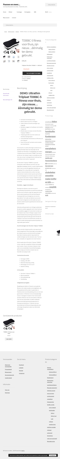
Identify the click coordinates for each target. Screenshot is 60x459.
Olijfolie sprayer (50, 65)
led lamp (53, 141)
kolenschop (48, 141)
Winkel (10, 12)
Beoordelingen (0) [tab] (7, 99)
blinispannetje (47, 124)
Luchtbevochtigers (51, 60)
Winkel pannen (11, 31)
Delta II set (52, 88)
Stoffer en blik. (50, 78)
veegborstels (51, 95)
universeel (49, 102)
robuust (50, 92)
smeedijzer (49, 73)
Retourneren (8, 372)
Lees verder (8, 339)
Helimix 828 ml (52, 51)
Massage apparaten (51, 63)
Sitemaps (7, 392)
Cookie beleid (8, 378)
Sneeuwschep (50, 75)
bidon (54, 121)
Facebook (21, 365)
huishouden (51, 83)
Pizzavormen (50, 163)
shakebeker (50, 172)
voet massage (53, 193)
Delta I (51, 85)
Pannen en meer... (11, 4)
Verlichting (49, 105)
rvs (56, 163)
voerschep (48, 193)
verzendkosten (48, 189)
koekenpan (47, 206)
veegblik (52, 187)
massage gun (48, 144)
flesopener (51, 127)
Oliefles (53, 154)
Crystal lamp (52, 125)
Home (4, 12)
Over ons (7, 390)
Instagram (21, 373)
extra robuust (52, 80)
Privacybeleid (8, 369)
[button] (17, 41)
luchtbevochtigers (49, 142)
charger (52, 124)
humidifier (47, 133)
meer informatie (44, 455)
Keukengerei (49, 54)
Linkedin (21, 367)
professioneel (50, 70)
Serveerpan (49, 166)
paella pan (48, 158)
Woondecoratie (50, 110)
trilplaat (17, 31)
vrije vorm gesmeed (51, 107)
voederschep (48, 191)
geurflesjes (47, 129)
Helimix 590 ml (52, 49)
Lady (51, 90)
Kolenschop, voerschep (50, 57)
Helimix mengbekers (51, 47)
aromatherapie (48, 122)
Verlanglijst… (27, 12)
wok (46, 195)
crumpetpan (47, 125)
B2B (35, 12)
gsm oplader (52, 129)
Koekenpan (50, 136)
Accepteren (52, 455)
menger (48, 151)
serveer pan (48, 168)
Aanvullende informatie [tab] (6, 94)
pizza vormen (50, 68)
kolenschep (48, 139)
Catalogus (19, 12)
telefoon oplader (51, 97)
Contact (14, 17)
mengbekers (50, 148)
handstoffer (50, 131)
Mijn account (6, 17)
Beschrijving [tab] (6, 89)
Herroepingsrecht (9, 375)
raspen (54, 163)
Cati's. (23, 450)
